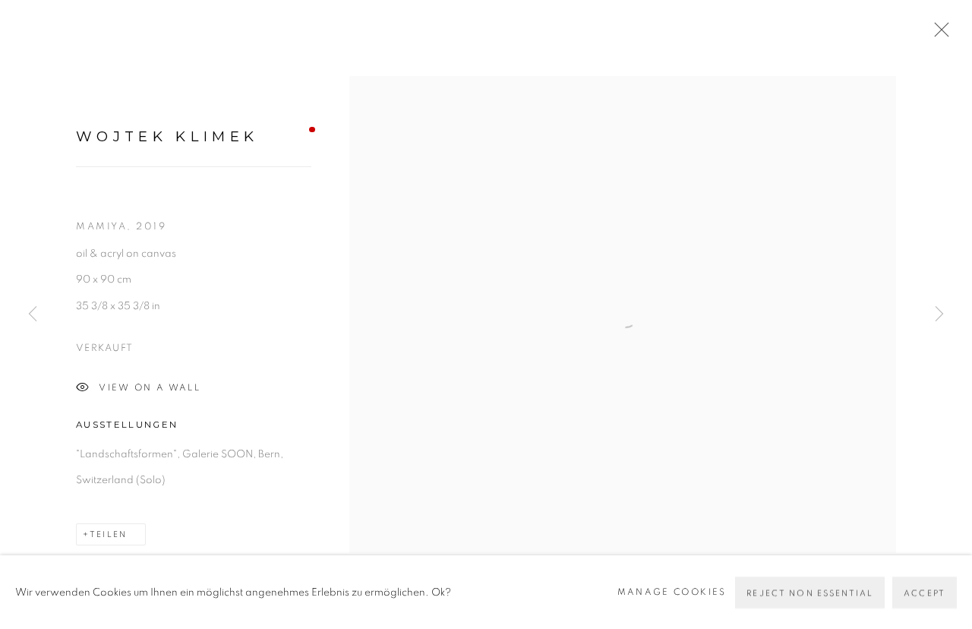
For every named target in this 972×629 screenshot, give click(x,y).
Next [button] (939, 314)
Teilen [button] (108, 534)
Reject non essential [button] (809, 592)
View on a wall (149, 388)
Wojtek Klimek (167, 136)
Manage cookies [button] (672, 591)
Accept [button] (924, 592)
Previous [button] (32, 314)
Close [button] (937, 34)
